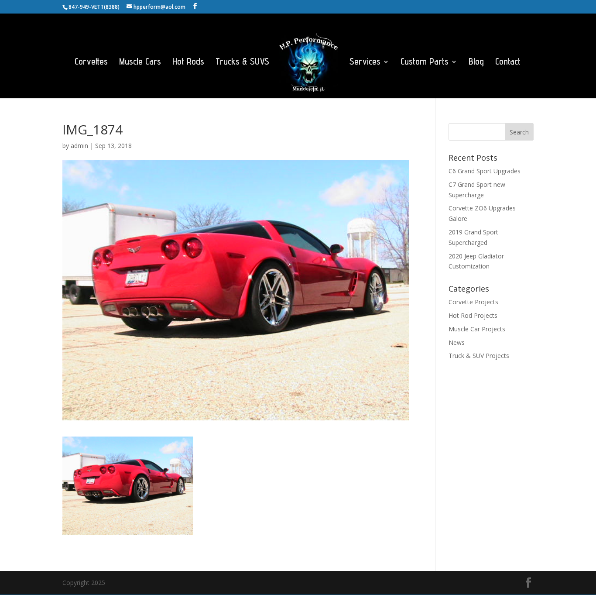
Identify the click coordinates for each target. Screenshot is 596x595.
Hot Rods (188, 62)
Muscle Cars (140, 62)
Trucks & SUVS (242, 62)
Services (364, 62)
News (457, 342)
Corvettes (91, 62)
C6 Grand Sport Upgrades (485, 171)
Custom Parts (425, 62)
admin (79, 145)
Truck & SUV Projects (479, 355)
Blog (476, 62)
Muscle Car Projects (477, 329)
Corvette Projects (473, 302)
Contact (508, 62)
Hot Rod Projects (473, 315)
